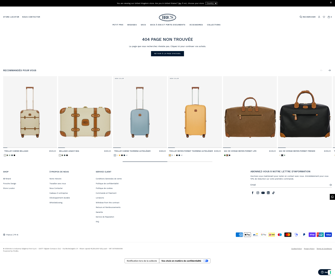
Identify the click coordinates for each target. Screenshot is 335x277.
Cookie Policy (296, 249)
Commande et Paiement (106, 193)
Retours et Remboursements (108, 207)
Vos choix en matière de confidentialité (181, 260)
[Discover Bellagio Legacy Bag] (85, 112)
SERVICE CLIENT (103, 172)
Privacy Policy (309, 249)
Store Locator (9, 188)
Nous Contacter (56, 188)
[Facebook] (252, 193)
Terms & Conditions (324, 249)
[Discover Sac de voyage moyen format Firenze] (305, 112)
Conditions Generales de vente (109, 179)
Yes (179, 3)
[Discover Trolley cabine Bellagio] (30, 112)
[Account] (319, 17)
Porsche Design (9, 184)
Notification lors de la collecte (142, 260)
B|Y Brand (7, 179)
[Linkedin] (268, 193)
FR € (16, 235)
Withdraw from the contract (107, 203)
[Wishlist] (324, 17)
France (9, 235)
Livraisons (100, 198)
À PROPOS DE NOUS (59, 172)
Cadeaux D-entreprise (58, 193)
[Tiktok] (273, 193)
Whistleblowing (55, 203)
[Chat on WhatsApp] (332, 197)
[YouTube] (263, 193)
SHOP (6, 172)
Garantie (99, 212)
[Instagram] (258, 193)
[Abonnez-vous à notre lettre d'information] (330, 184)
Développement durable (59, 198)
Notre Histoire (55, 179)
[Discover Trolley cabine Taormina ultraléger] (140, 112)
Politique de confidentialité (107, 184)
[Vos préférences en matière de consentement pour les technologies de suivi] (330, 272)
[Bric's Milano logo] (167, 17)
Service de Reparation (105, 217)
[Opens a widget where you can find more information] (325, 272)
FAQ (97, 222)
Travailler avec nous (57, 184)
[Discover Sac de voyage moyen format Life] (250, 112)
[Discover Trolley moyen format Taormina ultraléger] (195, 112)
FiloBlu (15, 251)
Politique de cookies (104, 188)
